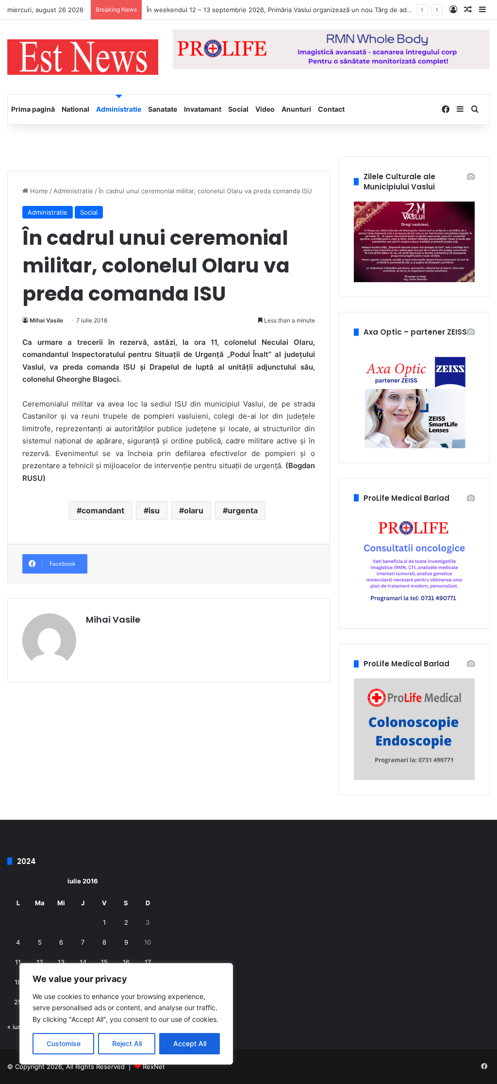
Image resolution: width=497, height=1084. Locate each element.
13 (61, 962)
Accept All (189, 1043)
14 (83, 962)
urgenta (243, 510)
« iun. (15, 1027)
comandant (103, 510)
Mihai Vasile (46, 320)
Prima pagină (33, 109)
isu (154, 510)
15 (104, 962)
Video (265, 109)
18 (18, 982)
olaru (193, 510)
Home (38, 191)
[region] (126, 1014)
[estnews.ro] (82, 57)
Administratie (118, 109)
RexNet (154, 1066)
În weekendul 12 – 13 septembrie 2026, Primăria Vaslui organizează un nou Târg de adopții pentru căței (303, 10)
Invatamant (202, 109)
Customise (64, 1043)
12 (39, 962)
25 (18, 1002)
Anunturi (296, 109)
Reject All (127, 1043)
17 (148, 962)
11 (18, 962)
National (75, 109)
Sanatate (162, 109)
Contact (331, 109)
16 (126, 962)
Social (238, 109)
